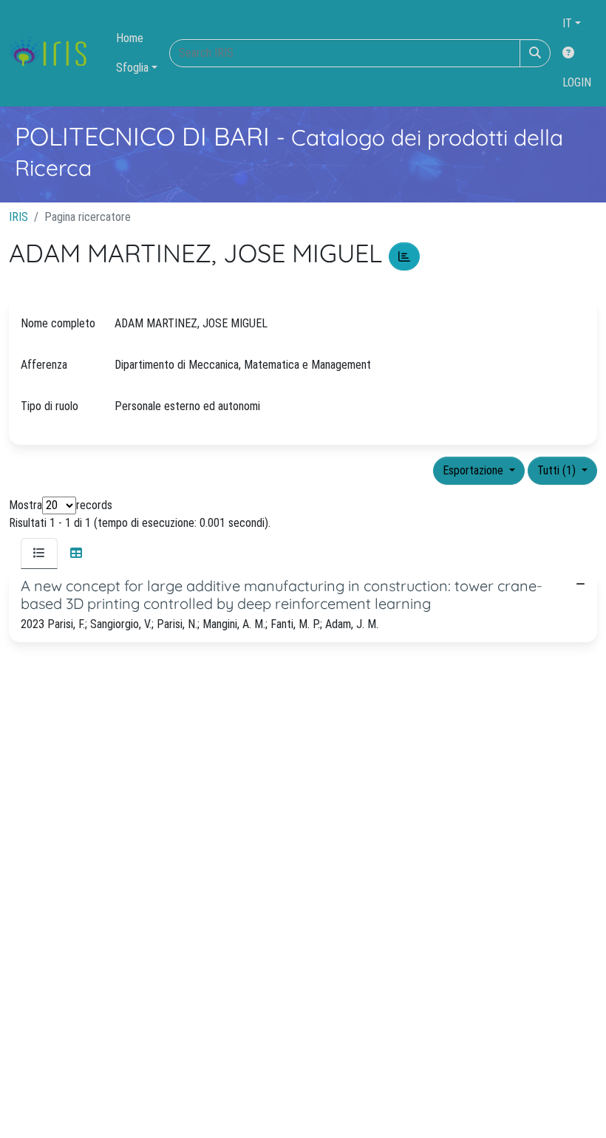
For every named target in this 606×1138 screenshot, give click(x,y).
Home (129, 38)
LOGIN (576, 82)
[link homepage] (53, 53)
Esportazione (474, 470)
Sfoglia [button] (132, 68)
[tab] (39, 553)
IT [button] (567, 23)
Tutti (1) (558, 470)
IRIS (18, 217)
